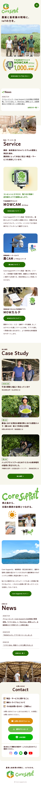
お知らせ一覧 (32, 107)
